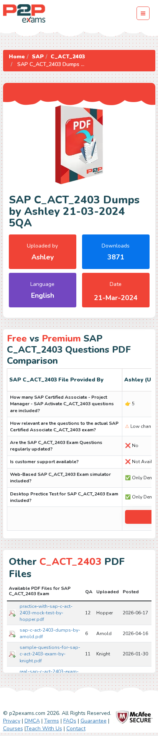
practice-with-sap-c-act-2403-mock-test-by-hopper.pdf (46, 612)
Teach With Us (44, 728)
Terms (51, 720)
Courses (13, 728)
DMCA (32, 720)
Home (17, 56)
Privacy (11, 720)
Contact (76, 728)
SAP (38, 56)
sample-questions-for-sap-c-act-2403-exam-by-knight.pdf (50, 653)
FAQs (69, 720)
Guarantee (94, 720)
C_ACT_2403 (68, 56)
